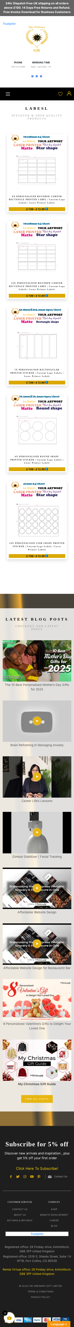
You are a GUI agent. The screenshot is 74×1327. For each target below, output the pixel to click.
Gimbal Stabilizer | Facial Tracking (37, 856)
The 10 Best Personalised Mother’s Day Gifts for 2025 (37, 687)
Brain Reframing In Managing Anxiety (37, 745)
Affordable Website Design (37, 912)
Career (54, 1220)
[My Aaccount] (69, 94)
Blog (54, 1225)
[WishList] (60, 94)
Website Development (54, 1214)
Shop (54, 1209)
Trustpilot (9, 23)
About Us (20, 1214)
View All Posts (37, 1099)
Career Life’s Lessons (37, 801)
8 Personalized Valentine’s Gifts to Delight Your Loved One (37, 1026)
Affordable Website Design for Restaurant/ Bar (37, 968)
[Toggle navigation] (8, 94)
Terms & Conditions (41, 1291)
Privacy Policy (40, 1297)
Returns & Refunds (19, 1220)
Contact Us (19, 1209)
